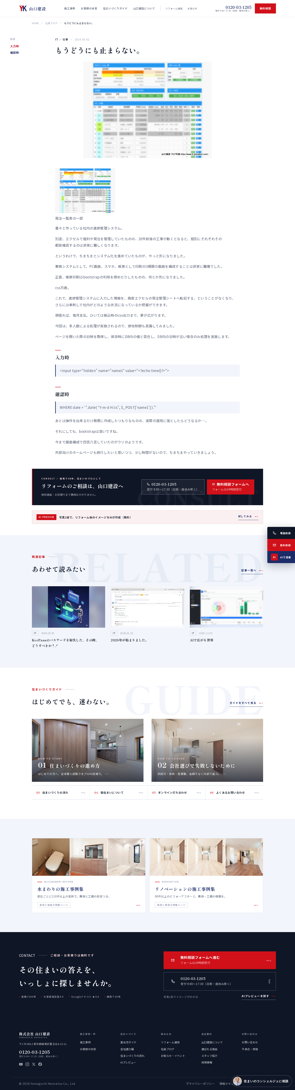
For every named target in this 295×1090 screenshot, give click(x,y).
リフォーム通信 (174, 8)
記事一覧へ (252, 570)
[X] (34, 1064)
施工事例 (85, 1042)
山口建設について (212, 1042)
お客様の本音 (88, 1049)
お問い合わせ (250, 1042)
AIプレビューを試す (259, 996)
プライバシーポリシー (200, 1084)
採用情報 (206, 1062)
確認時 (14, 52)
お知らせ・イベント (173, 1056)
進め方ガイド (128, 1042)
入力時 (14, 46)
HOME (35, 23)
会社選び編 (127, 1049)
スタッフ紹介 (209, 1056)
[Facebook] (40, 1064)
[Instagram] (27, 1064)
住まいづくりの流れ (132, 1056)
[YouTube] (21, 1064)
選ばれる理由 (209, 1049)
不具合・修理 (250, 1049)
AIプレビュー (128, 1062)
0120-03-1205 (34, 1052)
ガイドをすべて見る (246, 703)
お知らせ (192, 8)
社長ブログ (51, 23)
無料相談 (265, 8)
